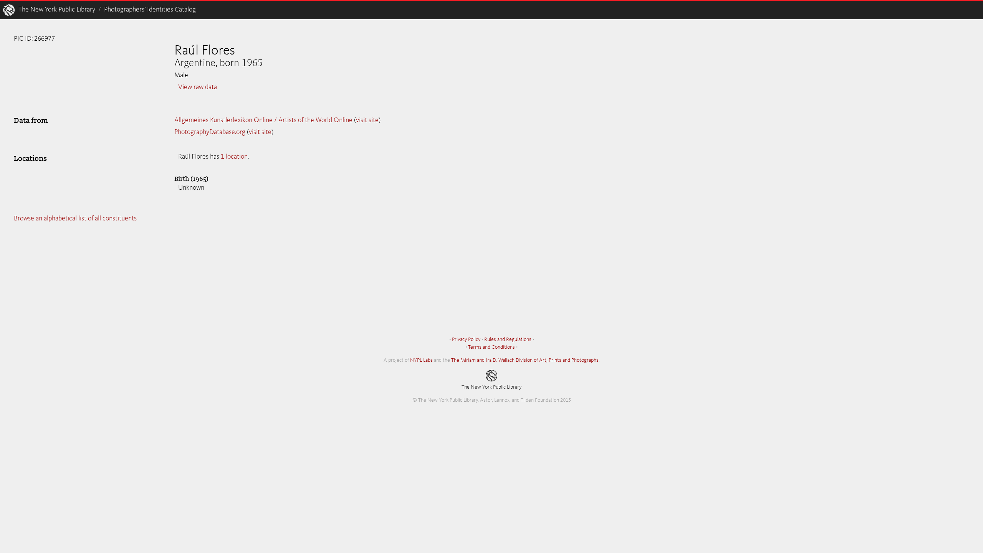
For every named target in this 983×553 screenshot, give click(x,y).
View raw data (197, 87)
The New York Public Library (56, 9)
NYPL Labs (421, 360)
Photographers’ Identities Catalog (150, 9)
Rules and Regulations (507, 339)
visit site (367, 120)
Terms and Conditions (491, 347)
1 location (234, 156)
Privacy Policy (466, 339)
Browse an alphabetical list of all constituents (75, 218)
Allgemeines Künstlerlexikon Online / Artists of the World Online (263, 120)
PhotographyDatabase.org (209, 132)
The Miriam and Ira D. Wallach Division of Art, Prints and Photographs (525, 360)
